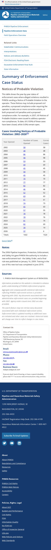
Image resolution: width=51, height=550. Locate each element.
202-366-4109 (36, 419)
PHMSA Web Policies (10, 487)
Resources (6, 467)
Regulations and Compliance (14, 463)
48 (24, 151)
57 (24, 210)
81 (24, 221)
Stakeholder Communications (16, 47)
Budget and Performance (12, 511)
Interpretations (10, 51)
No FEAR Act (7, 525)
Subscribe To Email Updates (16, 435)
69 (24, 165)
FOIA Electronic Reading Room (16, 60)
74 (24, 203)
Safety (4, 471)
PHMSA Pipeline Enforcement (16, 26)
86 (24, 154)
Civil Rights (6, 514)
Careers (5, 494)
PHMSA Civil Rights (10, 483)
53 (24, 161)
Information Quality (10, 522)
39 (24, 227)
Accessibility (7, 491)
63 (24, 196)
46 (24, 189)
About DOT (6, 507)
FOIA (4, 518)
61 (24, 200)
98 (24, 158)
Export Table (6, 241)
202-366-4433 (8, 414)
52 (24, 193)
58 (24, 147)
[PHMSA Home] (20, 15)
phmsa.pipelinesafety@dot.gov (14, 352)
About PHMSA (7, 459)
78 (24, 214)
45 (24, 168)
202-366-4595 (8, 358)
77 (24, 182)
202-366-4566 (8, 364)
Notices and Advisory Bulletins (16, 56)
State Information (11, 69)
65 (24, 207)
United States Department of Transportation (21, 8)
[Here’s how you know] (25, 3)
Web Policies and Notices (12, 537)
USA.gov (5, 533)
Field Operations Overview (15, 35)
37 (24, 231)
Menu (45, 15)
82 (24, 186)
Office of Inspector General (13, 529)
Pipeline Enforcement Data (15, 31)
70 (24, 179)
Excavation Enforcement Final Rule (18, 64)
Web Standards (8, 540)
